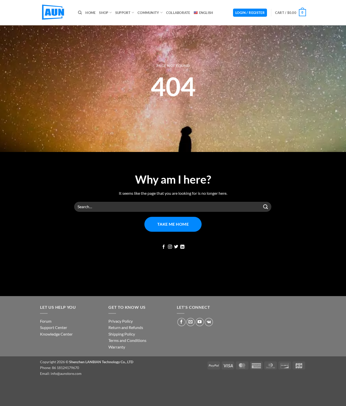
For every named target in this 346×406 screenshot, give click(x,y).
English (206, 13)
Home (90, 13)
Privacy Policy (120, 321)
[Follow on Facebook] (164, 247)
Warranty (116, 346)
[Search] (80, 12)
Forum (45, 321)
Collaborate (178, 13)
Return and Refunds (125, 327)
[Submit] (266, 207)
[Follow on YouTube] (200, 322)
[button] (250, 13)
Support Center (53, 327)
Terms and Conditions (127, 340)
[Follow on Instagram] (170, 247)
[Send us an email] (190, 322)
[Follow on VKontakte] (209, 322)
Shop (103, 13)
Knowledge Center (56, 334)
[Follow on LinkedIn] (182, 247)
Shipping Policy (121, 334)
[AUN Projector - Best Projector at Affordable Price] (55, 12)
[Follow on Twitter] (176, 247)
